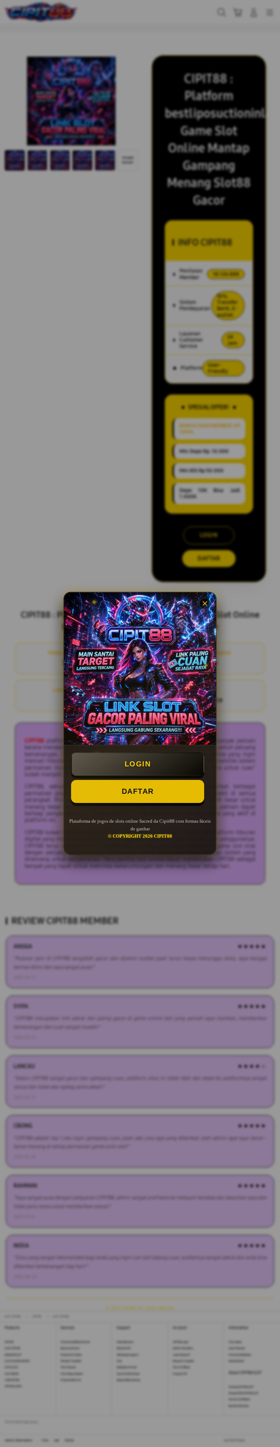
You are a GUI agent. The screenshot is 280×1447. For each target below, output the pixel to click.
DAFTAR (138, 791)
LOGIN (138, 764)
